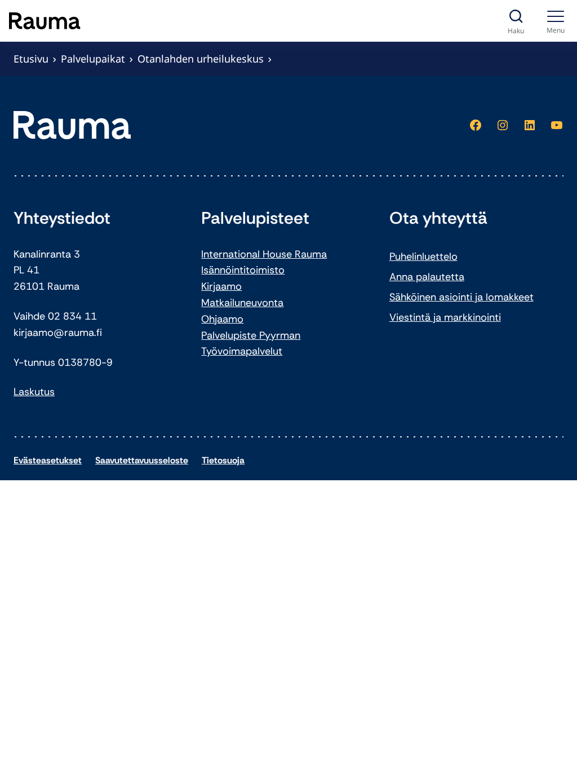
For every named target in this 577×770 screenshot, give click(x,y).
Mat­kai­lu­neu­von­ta (242, 302)
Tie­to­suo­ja (223, 460)
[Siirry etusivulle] (45, 20)
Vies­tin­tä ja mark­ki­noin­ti (445, 317)
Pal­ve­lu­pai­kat (93, 58)
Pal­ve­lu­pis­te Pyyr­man (250, 335)
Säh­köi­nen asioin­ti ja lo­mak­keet (461, 297)
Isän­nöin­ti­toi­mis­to (243, 270)
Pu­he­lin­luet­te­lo (423, 256)
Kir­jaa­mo (221, 286)
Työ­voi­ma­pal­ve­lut (241, 351)
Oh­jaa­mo (222, 319)
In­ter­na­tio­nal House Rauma (264, 254)
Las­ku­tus (34, 392)
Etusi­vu (31, 58)
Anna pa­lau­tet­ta (426, 277)
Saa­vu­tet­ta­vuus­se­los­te (141, 460)
